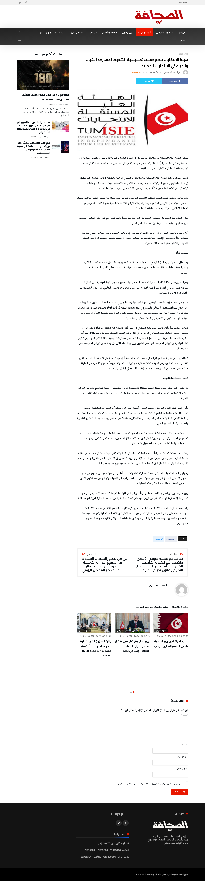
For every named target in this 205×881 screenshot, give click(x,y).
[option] (170, 630)
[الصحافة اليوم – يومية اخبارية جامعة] (159, 10)
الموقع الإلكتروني (182, 769)
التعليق (184, 715)
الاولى (133, 631)
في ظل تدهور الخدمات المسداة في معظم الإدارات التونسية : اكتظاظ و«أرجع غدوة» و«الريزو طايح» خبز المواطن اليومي (104, 562)
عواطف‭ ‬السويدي (171, 72)
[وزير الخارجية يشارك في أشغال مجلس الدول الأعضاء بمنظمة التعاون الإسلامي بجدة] (132, 623)
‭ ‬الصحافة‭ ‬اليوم (64, 104)
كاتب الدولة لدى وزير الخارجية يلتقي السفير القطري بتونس (171, 643)
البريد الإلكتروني (182, 757)
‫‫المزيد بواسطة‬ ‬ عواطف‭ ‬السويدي (152, 607)
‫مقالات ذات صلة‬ (180, 607)
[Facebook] (25, 2)
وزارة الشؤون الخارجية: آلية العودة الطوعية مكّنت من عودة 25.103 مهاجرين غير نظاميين (95, 648)
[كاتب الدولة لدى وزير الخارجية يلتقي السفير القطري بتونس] (170, 623)
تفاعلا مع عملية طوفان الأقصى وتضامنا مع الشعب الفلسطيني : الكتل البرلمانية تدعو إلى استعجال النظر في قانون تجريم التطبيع (159, 562)
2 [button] (131, 692)
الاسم (185, 745)
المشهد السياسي (160, 631)
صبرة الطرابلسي (45, 137)
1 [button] (133, 692)
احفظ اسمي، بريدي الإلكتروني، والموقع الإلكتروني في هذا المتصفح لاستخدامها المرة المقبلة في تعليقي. (153, 784)
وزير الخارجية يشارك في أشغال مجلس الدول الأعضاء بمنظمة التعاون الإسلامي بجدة (132, 646)
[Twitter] (19, 2)
